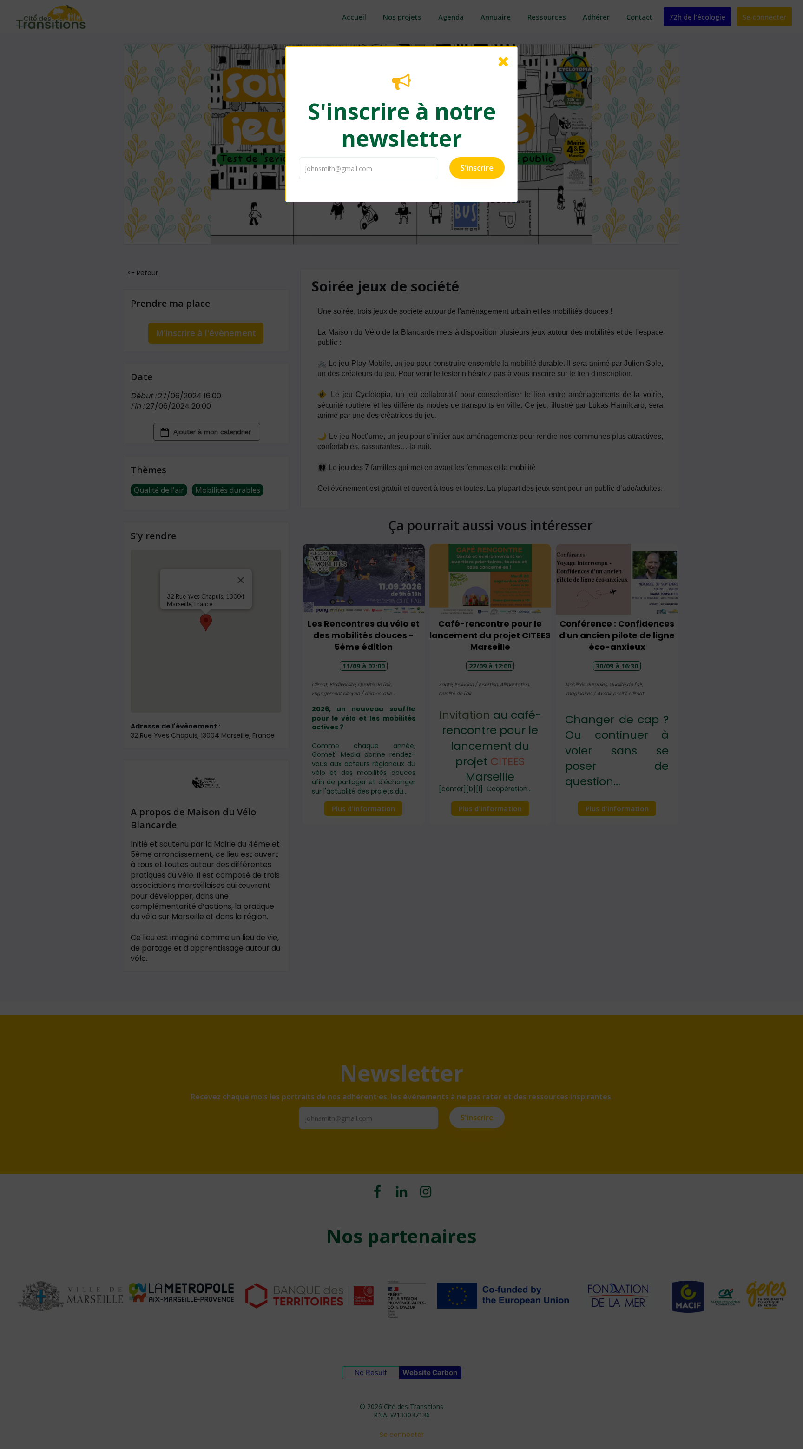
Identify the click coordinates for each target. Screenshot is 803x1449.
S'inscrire (477, 168)
